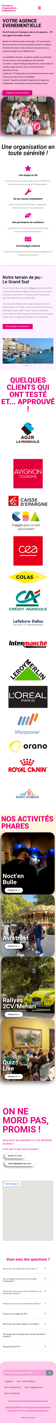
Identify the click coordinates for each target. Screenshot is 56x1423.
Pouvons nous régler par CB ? (15, 1314)
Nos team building (26, 1381)
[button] (39, 8)
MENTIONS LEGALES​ (28, 1418)
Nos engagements (34, 1387)
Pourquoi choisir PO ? (12, 1347)
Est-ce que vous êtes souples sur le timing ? (21, 1324)
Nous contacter (12, 1393)
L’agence (9, 1381)
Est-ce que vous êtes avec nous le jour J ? (20, 1269)
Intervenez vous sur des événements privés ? (21, 1304)
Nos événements (13, 1387)
